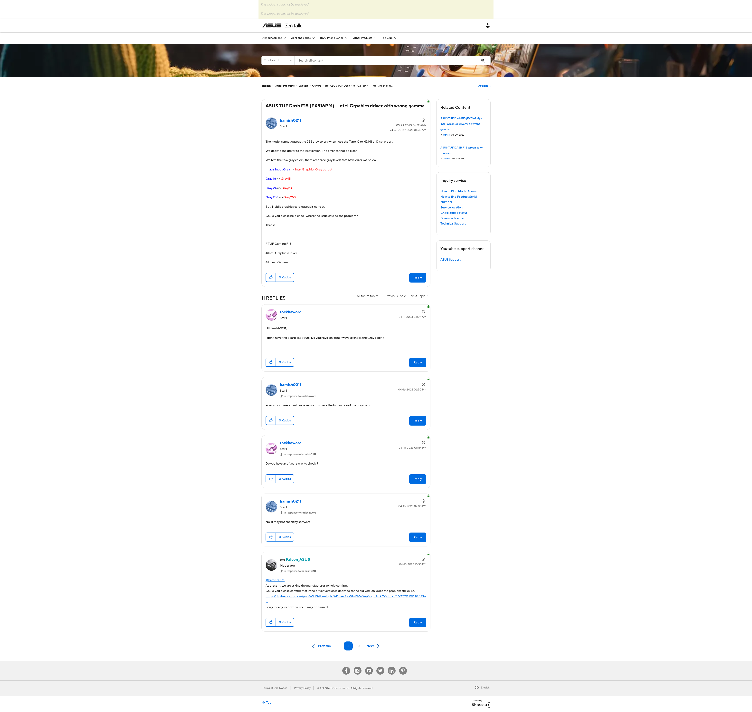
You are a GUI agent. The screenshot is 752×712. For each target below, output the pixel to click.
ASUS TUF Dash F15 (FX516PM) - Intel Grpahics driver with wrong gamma (461, 124)
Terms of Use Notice (274, 688)
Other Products (285, 86)
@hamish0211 (275, 580)
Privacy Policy (302, 688)
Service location (451, 207)
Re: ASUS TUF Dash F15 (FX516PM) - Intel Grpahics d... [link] (359, 86)
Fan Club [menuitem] (386, 38)
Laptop (303, 86)
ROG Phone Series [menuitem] (331, 38)
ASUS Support (450, 260)
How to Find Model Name (458, 191)
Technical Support (453, 224)
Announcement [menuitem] (272, 38)
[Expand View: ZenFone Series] (313, 38)
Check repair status (453, 213)
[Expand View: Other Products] (375, 38)
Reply (418, 278)
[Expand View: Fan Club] (395, 38)
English (266, 86)
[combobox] (392, 60)
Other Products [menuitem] (362, 38)
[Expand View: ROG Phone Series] (346, 38)
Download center (452, 218)
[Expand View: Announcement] (285, 38)
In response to (300, 396)
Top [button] (268, 703)
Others (316, 86)
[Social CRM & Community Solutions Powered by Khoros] (481, 704)
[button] (271, 277)
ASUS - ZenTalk (282, 25)
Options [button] (483, 86)
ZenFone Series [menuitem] (301, 38)
